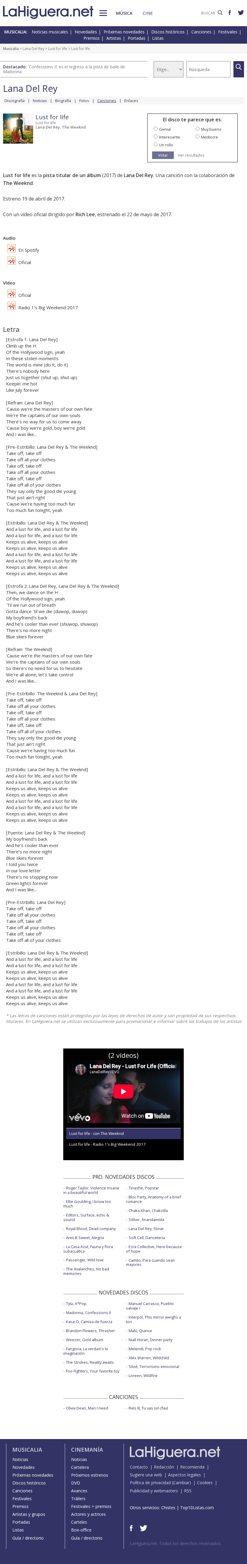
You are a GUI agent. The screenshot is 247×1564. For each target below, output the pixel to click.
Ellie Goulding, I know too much (87, 1204)
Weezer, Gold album (84, 1339)
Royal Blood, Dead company (91, 1228)
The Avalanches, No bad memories (86, 1271)
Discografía (15, 100)
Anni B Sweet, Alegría (85, 1237)
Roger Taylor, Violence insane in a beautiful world (91, 1190)
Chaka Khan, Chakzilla (148, 1210)
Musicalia (11, 48)
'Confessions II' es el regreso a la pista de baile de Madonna (64, 69)
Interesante (169, 137)
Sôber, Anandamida (146, 1219)
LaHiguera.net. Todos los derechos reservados (175, 1543)
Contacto (139, 1467)
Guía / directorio (28, 1538)
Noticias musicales (50, 32)
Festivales (227, 32)
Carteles (79, 1522)
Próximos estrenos (89, 1475)
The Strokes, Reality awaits (90, 1362)
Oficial (24, 262)
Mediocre (209, 137)
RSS (188, 1491)
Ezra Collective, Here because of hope (154, 1249)
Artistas (113, 38)
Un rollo (166, 144)
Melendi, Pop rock (145, 1348)
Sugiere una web (146, 1475)
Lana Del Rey (33, 48)
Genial (165, 129)
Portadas (136, 38)
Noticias (40, 100)
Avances (79, 1491)
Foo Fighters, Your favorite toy (92, 1371)
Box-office (81, 1530)
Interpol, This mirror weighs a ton (153, 1319)
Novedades (86, 32)
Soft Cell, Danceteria (147, 1237)
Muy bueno (211, 129)
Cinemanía (87, 1449)
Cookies (205, 1482)
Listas (158, 38)
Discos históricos (168, 32)
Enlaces (131, 100)
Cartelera (80, 1467)
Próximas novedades (124, 32)
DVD (75, 1483)
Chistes (168, 1507)
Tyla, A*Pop (76, 1303)
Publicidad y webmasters (154, 1491)
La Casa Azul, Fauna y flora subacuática (88, 1249)
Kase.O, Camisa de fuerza (89, 1321)
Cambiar (181, 1482)
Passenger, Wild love (85, 1260)
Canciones (201, 32)
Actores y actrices (88, 1514)
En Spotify (28, 250)
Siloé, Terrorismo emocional (154, 1366)
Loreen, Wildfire (143, 1375)
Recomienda (192, 1467)
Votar (163, 155)
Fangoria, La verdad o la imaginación (85, 1351)
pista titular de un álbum (72, 175)
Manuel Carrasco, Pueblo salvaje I (150, 1306)
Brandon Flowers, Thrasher (90, 1330)
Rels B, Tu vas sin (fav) (148, 1408)
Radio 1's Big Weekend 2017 (47, 307)
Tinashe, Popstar (144, 1188)
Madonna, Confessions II (88, 1312)
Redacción (164, 1467)
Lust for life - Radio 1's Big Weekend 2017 (107, 1144)
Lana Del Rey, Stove (146, 1228)
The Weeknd (74, 127)
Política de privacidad (150, 1482)
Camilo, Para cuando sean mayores (150, 1262)
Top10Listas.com (197, 1507)
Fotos (84, 100)
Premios (91, 38)
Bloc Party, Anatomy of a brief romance (153, 1199)
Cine (148, 13)
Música (124, 13)
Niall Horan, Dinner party (150, 1339)
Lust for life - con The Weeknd (96, 1133)
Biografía (63, 100)
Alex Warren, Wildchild (149, 1357)
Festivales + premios (91, 1506)
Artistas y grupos (28, 1514)
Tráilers (78, 1498)
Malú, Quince (140, 1330)
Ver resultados (191, 155)
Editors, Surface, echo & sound (86, 1217)
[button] (103, 13)
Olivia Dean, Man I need (87, 1408)
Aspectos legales (184, 1475)
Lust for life (57, 48)
